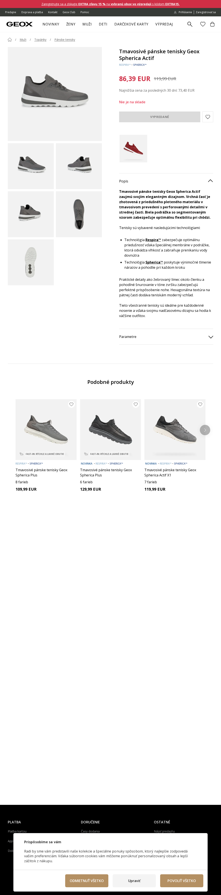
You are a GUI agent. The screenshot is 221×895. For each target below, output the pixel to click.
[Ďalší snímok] (205, 430)
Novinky (51, 24)
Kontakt (52, 12)
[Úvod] (10, 40)
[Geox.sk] (19, 24)
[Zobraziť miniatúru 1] (31, 166)
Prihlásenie (185, 12)
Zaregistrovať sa (206, 12)
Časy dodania (90, 831)
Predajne (10, 12)
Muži (87, 24)
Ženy (71, 24)
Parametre (127, 336)
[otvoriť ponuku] (77, 25)
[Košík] (212, 24)
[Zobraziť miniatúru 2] (79, 166)
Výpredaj (164, 24)
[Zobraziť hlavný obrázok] (55, 94)
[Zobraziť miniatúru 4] (79, 214)
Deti (103, 24)
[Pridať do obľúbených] (71, 404)
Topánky (40, 40)
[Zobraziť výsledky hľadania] (189, 24)
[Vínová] (134, 148)
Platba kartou (17, 831)
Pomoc (85, 12)
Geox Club (69, 12)
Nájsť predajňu (164, 831)
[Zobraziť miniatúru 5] (31, 262)
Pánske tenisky (64, 40)
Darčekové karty (131, 24)
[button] (207, 116)
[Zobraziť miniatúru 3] (31, 214)
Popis (123, 181)
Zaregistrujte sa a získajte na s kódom (110, 4)
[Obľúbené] (202, 24)
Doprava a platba (32, 12)
